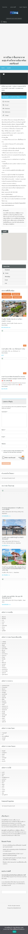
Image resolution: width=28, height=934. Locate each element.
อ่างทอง (3, 720)
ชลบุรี (3, 754)
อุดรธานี (4, 672)
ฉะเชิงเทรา (4, 752)
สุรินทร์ (3, 665)
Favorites (4, 7)
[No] (26, 930)
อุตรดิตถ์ (4, 630)
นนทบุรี (3, 696)
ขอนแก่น (4, 643)
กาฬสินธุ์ (4, 641)
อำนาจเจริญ (4, 671)
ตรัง (3, 775)
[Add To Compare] (1, 74)
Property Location (7, 297)
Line (6, 283)
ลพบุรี (3, 704)
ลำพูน (3, 629)
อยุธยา (3, 718)
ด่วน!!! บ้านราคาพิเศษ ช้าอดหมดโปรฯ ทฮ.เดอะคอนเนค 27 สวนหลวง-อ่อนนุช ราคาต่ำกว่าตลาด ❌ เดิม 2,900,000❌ (14, 378)
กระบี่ (3, 772)
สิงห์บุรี (3, 713)
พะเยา (3, 622)
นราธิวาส (4, 779)
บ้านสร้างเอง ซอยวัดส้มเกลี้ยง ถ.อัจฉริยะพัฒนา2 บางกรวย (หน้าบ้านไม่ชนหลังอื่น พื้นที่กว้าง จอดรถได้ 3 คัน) (14, 568)
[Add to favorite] (4, 74)
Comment (4, 411)
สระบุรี (3, 711)
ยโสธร (3, 657)
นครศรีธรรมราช (5, 777)
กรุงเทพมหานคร (5, 685)
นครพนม (4, 647)
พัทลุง (3, 784)
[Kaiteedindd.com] (14, 13)
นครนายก (4, 690)
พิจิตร (3, 699)
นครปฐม (4, 692)
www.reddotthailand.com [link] (8, 205)
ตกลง (14, 931)
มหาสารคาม (5, 653)
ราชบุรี (3, 739)
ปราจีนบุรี (4, 757)
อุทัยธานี (4, 721)
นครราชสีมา (5, 648)
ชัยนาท (3, 689)
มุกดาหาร (4, 655)
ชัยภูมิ (3, 645)
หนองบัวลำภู (4, 669)
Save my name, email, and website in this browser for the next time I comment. (14, 451)
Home (3, 68)
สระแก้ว (3, 761)
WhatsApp (7, 276)
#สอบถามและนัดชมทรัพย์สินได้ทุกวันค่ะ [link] (11, 185)
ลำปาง (3, 627)
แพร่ (3, 623)
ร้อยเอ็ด (3, 659)
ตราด (3, 756)
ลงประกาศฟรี (13, 7)
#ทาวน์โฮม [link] (4, 119)
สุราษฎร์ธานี (4, 794)
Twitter (6, 273)
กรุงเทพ (8, 68)
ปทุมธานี (4, 697)
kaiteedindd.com (5, 825)
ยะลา (3, 787)
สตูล (3, 793)
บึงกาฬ (3, 650)
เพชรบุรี (3, 738)
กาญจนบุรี (4, 732)
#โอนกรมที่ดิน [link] (5, 190)
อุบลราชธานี (4, 674)
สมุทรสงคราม (5, 708)
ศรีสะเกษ (4, 662)
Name (3, 429)
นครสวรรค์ (4, 694)
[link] (14, 203)
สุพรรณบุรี (4, 714)
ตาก (3, 734)
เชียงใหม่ (4, 618)
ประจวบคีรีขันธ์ (5, 736)
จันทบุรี (3, 751)
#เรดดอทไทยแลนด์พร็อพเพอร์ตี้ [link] (9, 196)
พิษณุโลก (4, 701)
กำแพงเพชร (4, 687)
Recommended (6, 294)
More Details (5, 325)
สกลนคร (4, 664)
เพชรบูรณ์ (4, 702)
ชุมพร (3, 774)
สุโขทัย (3, 716)
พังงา (3, 782)
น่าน (3, 620)
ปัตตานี (3, 781)
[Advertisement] (14, 38)
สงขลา (3, 791)
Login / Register (23, 7)
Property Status (17, 297)
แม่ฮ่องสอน (4, 625)
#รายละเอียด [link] (5, 137)
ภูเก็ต (3, 786)
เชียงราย (4, 616)
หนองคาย (4, 667)
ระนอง (3, 789)
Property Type (16, 294)
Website (4, 443)
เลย (3, 660)
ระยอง (3, 759)
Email (6, 280)
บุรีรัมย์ (3, 652)
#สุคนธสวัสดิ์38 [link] (20, 124)
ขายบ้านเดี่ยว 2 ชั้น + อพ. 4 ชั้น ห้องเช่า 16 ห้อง (13, 349)
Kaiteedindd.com (17, 908)
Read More (4, 513)
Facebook (7, 269)
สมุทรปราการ (5, 706)
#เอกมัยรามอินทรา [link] (11, 124)
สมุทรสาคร (4, 709)
